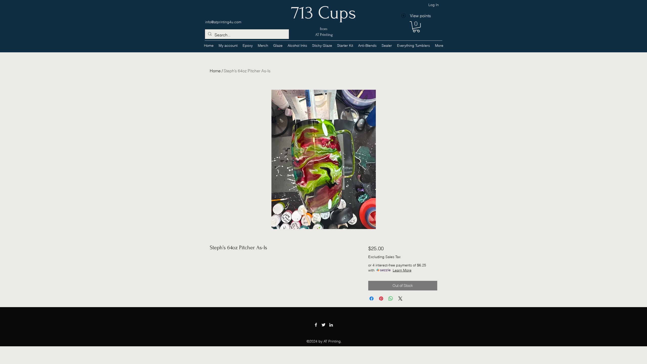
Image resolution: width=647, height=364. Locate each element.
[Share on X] (400, 298)
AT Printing (323, 34)
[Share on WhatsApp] (391, 298)
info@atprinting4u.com (223, 22)
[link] (416, 26)
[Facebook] (315, 324)
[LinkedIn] (331, 324)
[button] (297, 45)
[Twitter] (323, 324)
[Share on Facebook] (371, 298)
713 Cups (323, 13)
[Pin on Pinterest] (381, 298)
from (323, 29)
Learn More (402, 270)
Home (215, 70)
